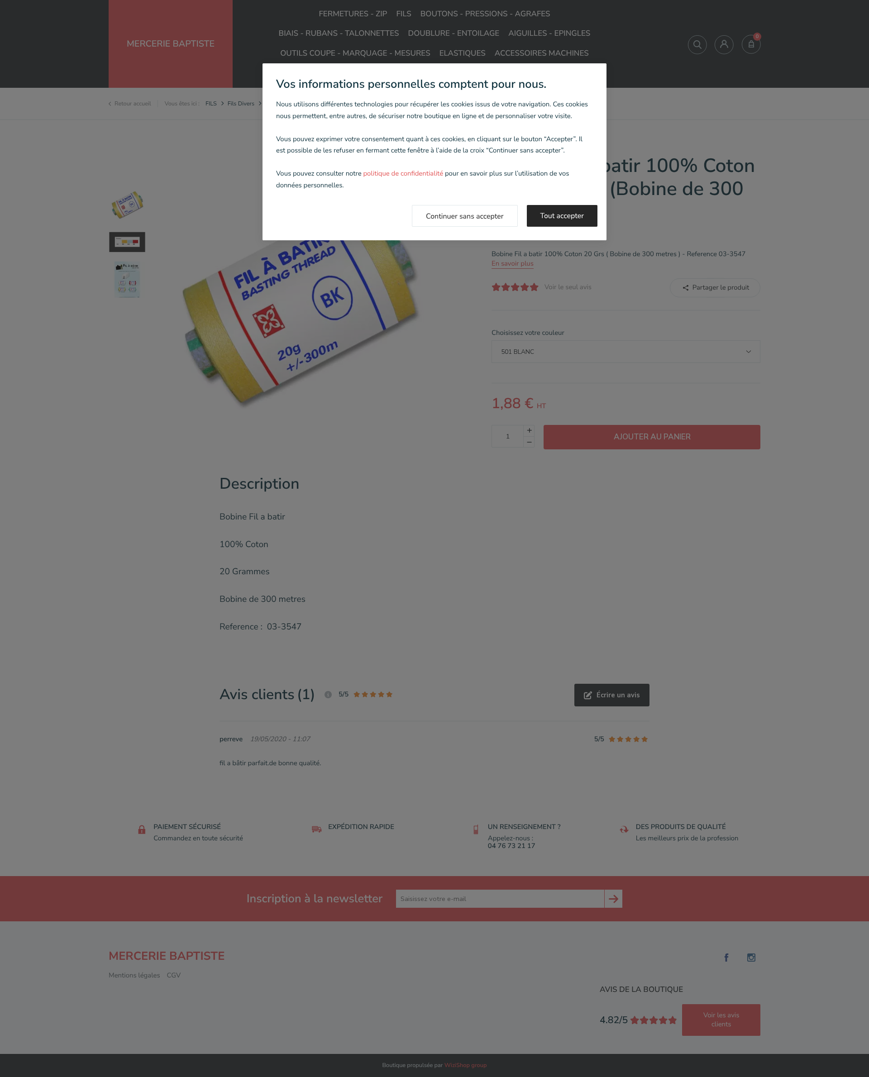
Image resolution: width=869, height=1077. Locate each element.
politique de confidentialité (403, 173)
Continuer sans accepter (465, 216)
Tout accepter (562, 216)
